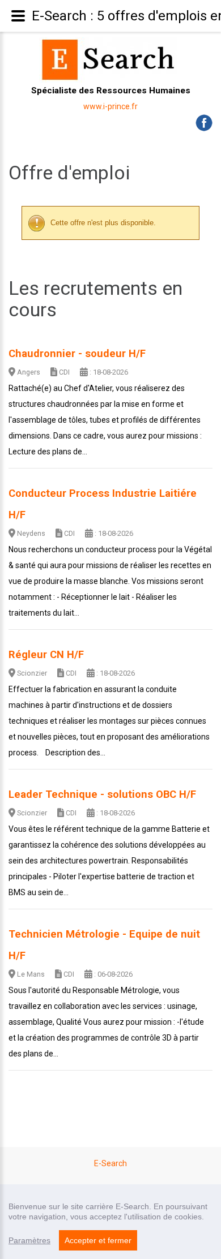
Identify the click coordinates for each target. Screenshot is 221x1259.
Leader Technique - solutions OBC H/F (102, 794)
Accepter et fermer (98, 1240)
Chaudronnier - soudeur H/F (77, 353)
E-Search (110, 1163)
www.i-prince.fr (110, 106)
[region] (110, 1221)
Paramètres (29, 1240)
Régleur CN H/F (46, 654)
